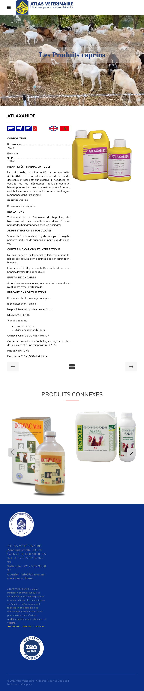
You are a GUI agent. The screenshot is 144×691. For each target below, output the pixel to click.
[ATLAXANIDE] (102, 149)
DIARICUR (106, 439)
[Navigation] (9, 7)
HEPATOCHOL (38, 434)
